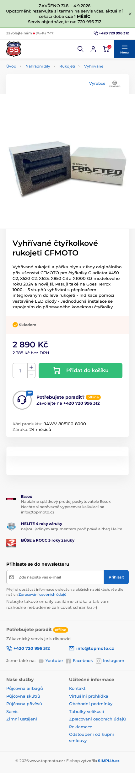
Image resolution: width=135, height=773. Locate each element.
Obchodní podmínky (90, 703)
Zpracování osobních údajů (42, 594)
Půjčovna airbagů (24, 688)
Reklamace (80, 726)
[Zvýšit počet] (31, 367)
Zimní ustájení (21, 718)
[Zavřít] (130, 14)
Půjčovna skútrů (23, 696)
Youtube (54, 660)
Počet (20, 370)
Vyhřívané (93, 66)
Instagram (113, 660)
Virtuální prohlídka (88, 696)
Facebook (83, 660)
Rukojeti (67, 66)
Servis (12, 711)
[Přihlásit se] (93, 49)
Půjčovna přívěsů (24, 703)
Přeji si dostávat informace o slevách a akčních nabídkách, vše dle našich (64, 591)
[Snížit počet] (31, 374)
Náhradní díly (37, 66)
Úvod (11, 66)
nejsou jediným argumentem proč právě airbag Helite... (73, 529)
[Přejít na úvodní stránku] (13, 49)
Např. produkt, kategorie (47, 42)
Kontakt (77, 688)
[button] (80, 49)
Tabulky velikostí (86, 711)
